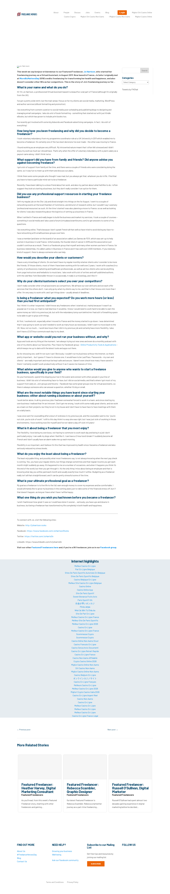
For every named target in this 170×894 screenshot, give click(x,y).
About (56, 12)
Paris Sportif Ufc (85, 600)
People (66, 12)
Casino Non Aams (85, 699)
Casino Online (85, 586)
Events (97, 12)
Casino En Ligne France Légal (85, 716)
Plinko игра (85, 607)
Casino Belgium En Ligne (85, 675)
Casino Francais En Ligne (85, 644)
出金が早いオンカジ (85, 603)
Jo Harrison (89, 71)
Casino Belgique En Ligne (85, 579)
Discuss (77, 12)
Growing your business (62, 851)
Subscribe (96, 864)
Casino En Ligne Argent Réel (85, 695)
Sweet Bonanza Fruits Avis (85, 596)
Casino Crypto (70, 16)
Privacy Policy (72, 882)
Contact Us (22, 861)
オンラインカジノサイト (85, 678)
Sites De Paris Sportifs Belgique (85, 576)
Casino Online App (85, 590)
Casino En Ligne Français (85, 681)
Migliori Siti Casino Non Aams (92, 16)
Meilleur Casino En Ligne (85, 566)
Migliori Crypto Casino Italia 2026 (85, 692)
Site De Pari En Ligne (85, 613)
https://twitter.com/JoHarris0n (39, 536)
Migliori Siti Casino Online (142, 12)
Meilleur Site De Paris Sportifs (85, 620)
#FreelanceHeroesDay (27, 854)
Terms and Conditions (55, 882)
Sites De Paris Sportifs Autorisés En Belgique (85, 572)
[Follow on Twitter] (129, 851)
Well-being (56, 854)
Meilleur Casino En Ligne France (85, 617)
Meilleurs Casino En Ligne (85, 685)
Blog (107, 12)
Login (122, 12)
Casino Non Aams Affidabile (85, 658)
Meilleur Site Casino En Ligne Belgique (85, 583)
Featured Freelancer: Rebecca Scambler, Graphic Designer (83, 788)
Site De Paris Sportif (85, 593)
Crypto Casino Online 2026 (85, 661)
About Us (21, 851)
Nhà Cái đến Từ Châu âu (85, 610)
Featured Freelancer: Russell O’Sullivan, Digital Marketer (130, 788)
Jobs (88, 12)
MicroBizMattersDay (30, 78)
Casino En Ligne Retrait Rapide (85, 651)
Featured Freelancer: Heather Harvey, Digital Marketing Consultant (38, 788)
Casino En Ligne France (85, 654)
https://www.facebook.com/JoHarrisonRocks (48, 531)
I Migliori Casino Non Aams (119, 16)
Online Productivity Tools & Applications (98, 344)
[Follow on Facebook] (124, 851)
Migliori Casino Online (143, 16)
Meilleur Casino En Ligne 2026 (85, 624)
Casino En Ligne (85, 627)
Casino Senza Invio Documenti (85, 647)
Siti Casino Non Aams (85, 668)
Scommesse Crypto (85, 634)
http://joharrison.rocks (36, 525)
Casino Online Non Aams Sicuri (85, 641)
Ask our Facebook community (65, 860)
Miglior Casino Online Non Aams (85, 664)
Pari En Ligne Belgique (85, 569)
